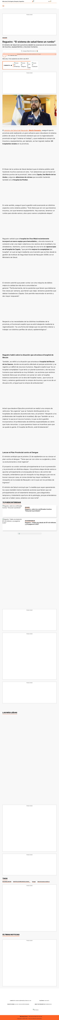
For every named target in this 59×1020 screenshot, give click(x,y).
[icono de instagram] (52, 6)
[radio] (28, 1)
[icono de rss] (55, 6)
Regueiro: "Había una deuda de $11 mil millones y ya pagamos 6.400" (40, 523)
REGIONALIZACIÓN (6, 881)
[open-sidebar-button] (3, 6)
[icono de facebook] (46, 6)
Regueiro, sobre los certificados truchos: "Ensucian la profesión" (38, 510)
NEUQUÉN (4, 37)
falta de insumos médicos (43, 881)
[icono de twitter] (49, 6)
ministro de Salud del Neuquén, (22, 130)
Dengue (34, 881)
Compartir (7, 65)
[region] (29, 25)
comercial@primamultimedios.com (20, 1000)
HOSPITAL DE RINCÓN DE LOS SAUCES (22, 881)
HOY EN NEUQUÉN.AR (30, 520)
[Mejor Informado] (30, 5)
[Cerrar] (55, 54)
